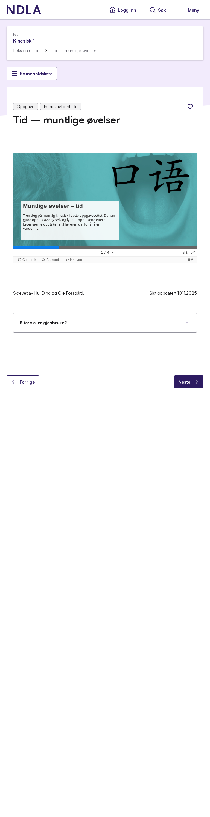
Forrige (27, 382)
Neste (184, 382)
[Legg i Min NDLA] (190, 106)
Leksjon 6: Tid (26, 50)
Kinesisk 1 (24, 41)
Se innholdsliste (36, 73)
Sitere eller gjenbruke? (43, 322)
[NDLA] (24, 9)
